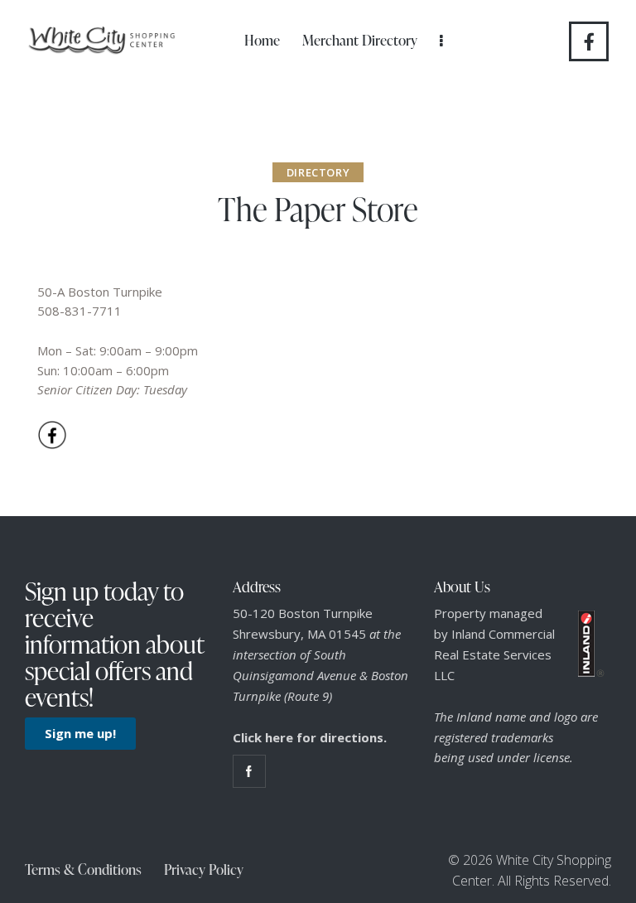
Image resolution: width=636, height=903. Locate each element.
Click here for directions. (310, 737)
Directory (318, 172)
